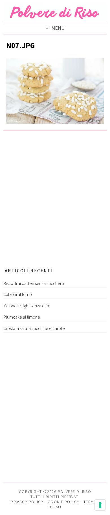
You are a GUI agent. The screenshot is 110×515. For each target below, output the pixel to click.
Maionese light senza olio (26, 305)
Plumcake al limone (21, 317)
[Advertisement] (55, 198)
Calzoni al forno (17, 294)
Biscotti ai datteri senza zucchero (33, 283)
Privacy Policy (27, 501)
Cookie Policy (64, 501)
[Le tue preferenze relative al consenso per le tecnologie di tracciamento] (100, 505)
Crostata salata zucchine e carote (34, 328)
